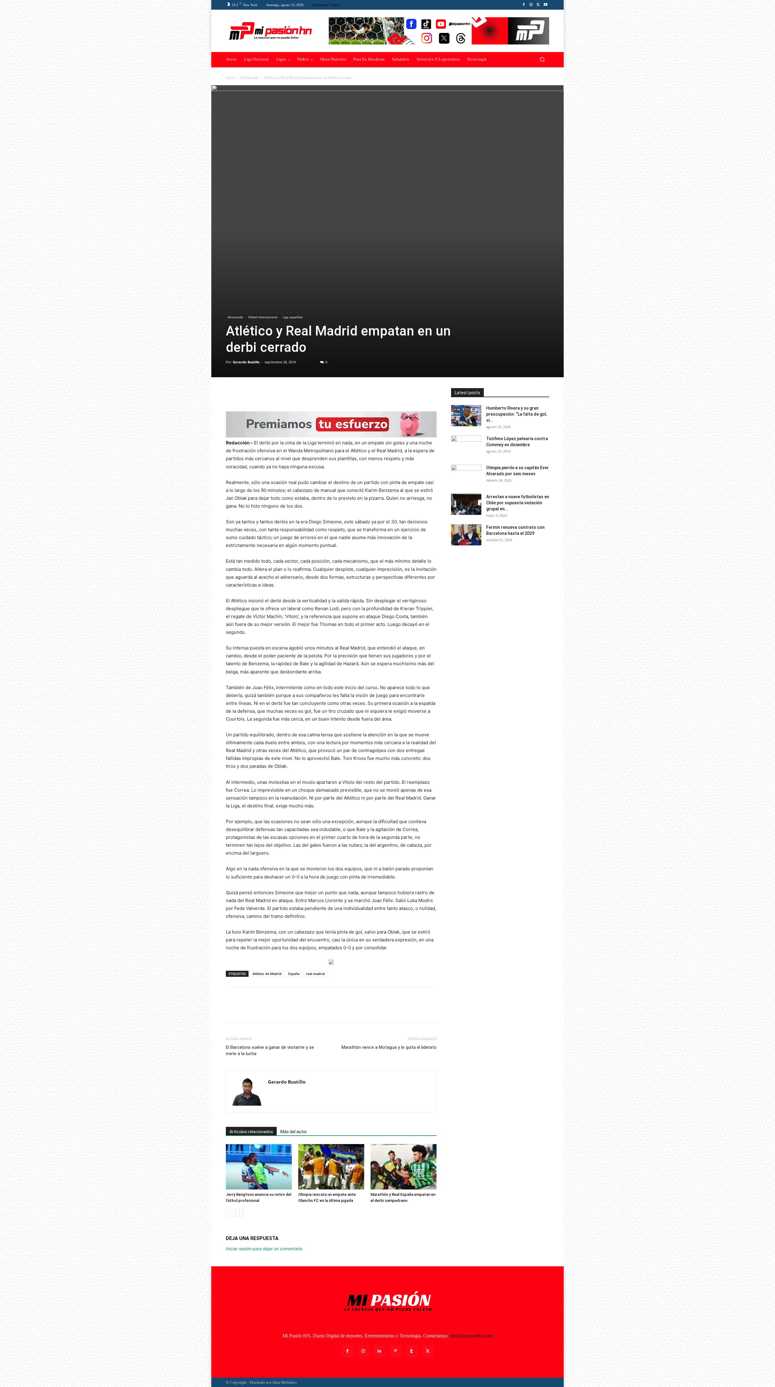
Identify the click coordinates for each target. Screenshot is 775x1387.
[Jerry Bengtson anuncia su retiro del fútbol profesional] (259, 1166)
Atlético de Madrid (267, 973)
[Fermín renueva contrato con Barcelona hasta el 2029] (466, 534)
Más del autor (293, 1131)
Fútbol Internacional (263, 317)
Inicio (230, 77)
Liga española (293, 317)
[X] (538, 4)
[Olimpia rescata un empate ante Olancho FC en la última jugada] (331, 1166)
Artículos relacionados (251, 1131)
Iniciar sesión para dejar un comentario (264, 1248)
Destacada (249, 77)
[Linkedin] (379, 1351)
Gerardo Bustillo (246, 362)
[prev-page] (229, 1212)
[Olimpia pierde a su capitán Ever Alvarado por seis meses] (466, 475)
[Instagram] (531, 4)
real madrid (315, 973)
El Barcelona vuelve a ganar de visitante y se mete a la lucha (270, 1050)
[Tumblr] (411, 1351)
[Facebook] (523, 4)
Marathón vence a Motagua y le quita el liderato (389, 1047)
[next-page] (239, 1212)
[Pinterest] (260, 394)
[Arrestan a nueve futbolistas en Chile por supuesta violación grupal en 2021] (466, 504)
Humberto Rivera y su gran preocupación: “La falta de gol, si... (516, 414)
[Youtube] (545, 4)
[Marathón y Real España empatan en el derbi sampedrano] (404, 1166)
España (293, 973)
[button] (542, 59)
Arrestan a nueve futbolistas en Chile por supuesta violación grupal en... (517, 502)
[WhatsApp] (274, 394)
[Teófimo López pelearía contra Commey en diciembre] (466, 446)
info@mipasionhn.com (471, 1335)
